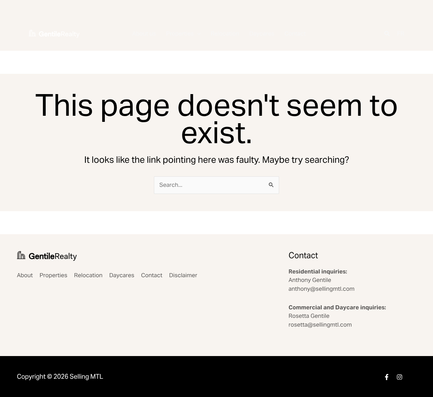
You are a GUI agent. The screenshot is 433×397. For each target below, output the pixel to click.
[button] (197, 33)
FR (400, 33)
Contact (295, 33)
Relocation (225, 33)
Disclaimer (183, 275)
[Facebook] (387, 377)
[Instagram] (399, 377)
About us (144, 33)
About (25, 275)
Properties (180, 33)
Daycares (261, 33)
